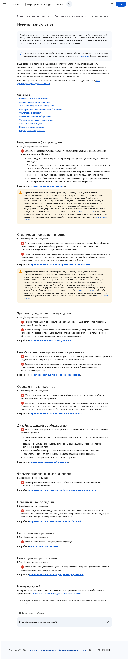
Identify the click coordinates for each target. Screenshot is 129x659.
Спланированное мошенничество (34, 102)
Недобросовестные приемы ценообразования (41, 109)
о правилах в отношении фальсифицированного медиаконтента (62, 490)
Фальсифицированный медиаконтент (36, 120)
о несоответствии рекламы (43, 546)
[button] (5, 4)
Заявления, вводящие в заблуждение (36, 106)
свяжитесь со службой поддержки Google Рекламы (56, 593)
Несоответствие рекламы (31, 127)
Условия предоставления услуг (72, 650)
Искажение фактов (100, 16)
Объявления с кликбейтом (31, 113)
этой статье (83, 56)
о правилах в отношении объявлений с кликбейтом (55, 414)
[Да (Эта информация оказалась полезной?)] (100, 622)
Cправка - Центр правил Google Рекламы (37, 4)
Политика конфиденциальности (42, 650)
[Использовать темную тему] (90, 650)
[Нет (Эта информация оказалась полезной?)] (107, 622)
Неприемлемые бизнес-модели (33, 99)
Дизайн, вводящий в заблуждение (35, 116)
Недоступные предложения (32, 130)
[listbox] (108, 649)
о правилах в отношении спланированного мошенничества (59, 265)
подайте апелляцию (85, 211)
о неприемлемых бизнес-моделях (46, 186)
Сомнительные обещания (31, 123)
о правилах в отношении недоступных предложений (56, 574)
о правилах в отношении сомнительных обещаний (55, 521)
